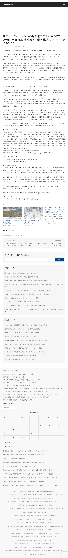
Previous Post (19, 243)
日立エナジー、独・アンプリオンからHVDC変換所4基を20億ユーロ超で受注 (33, 220)
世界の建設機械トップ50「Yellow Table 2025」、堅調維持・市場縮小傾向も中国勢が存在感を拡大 (32, 388)
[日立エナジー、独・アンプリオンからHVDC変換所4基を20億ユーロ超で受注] (33, 212)
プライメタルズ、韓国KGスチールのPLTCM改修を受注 (19, 466)
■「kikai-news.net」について (14, 494)
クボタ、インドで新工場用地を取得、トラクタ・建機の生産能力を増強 (25, 281)
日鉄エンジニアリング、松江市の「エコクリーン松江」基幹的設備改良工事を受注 (27, 470)
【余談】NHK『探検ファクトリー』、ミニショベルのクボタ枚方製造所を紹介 (34, 543)
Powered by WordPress (34, 491)
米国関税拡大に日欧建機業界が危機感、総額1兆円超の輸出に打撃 (34, 540)
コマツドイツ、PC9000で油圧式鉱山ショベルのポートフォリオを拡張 (34, 522)
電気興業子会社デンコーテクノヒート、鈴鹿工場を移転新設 (22, 329)
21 (13, 433)
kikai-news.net (8, 4)
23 (31, 433)
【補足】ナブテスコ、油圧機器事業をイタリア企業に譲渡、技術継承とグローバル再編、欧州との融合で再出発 (34, 508)
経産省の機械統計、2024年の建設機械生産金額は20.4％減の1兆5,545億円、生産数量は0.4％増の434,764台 (34, 550)
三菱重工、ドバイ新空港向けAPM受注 (14, 377)
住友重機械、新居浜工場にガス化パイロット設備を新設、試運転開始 (23, 455)
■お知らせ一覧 (28, 494)
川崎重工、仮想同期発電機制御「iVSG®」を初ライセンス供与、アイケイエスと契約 (28, 474)
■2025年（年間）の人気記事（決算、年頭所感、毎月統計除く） (39, 498)
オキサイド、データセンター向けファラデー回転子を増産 (21, 333)
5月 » (8, 442)
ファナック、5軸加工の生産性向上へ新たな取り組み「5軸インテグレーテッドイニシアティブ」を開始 (33, 285)
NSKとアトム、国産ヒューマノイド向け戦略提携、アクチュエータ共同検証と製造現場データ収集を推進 (33, 310)
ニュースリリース (9, 196)
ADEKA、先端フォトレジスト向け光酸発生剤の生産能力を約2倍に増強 (25, 340)
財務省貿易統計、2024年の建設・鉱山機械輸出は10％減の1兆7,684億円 (34, 547)
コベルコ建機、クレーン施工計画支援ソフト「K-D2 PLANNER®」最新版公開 (26, 397)
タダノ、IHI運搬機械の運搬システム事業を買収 (34, 512)
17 (40, 429)
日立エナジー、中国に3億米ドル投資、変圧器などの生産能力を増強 (24, 344)
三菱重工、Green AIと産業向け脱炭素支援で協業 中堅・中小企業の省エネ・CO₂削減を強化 (30, 477)
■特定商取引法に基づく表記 (54, 494)
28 (13, 437)
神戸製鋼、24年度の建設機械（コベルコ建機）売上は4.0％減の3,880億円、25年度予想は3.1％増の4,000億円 (34, 526)
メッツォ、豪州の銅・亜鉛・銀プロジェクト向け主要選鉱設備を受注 (25, 305)
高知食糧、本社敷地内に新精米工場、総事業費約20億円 (21, 355)
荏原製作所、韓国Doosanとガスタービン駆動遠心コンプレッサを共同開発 (26, 294)
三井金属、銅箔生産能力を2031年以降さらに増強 (19, 359)
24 (40, 433)
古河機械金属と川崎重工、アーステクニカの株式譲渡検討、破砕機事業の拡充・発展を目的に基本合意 (34, 533)
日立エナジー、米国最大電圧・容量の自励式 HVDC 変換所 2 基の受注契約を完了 (12, 220)
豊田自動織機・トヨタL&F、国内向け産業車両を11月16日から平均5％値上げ (27, 290)
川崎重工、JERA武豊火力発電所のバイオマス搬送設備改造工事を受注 (23, 481)
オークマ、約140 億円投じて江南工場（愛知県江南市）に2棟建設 (34, 529)
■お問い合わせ (16, 498)
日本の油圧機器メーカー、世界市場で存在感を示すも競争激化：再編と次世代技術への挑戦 (34, 515)
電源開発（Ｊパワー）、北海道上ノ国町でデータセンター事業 (23, 348)
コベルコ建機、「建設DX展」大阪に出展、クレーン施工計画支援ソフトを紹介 (26, 391)
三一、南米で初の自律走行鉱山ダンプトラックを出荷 (20, 273)
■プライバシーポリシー (39, 494)
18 (49, 429)
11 (49, 425)
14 (13, 429)
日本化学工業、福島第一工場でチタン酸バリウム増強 (20, 336)
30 (31, 437)
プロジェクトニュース (16, 235)
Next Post (48, 243)
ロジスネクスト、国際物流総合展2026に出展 (16, 385)
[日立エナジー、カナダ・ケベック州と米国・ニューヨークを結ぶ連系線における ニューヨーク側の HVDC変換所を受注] (55, 215)
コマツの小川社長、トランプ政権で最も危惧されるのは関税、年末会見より (34, 505)
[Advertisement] (34, 20)
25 (49, 433)
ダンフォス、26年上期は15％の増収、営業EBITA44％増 (21, 277)
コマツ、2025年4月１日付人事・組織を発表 (34, 554)
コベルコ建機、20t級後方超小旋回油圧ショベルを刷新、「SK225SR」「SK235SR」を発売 (30, 394)
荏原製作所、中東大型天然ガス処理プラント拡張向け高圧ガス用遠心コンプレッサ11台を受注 (31, 485)
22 (22, 433)
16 (31, 429)
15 (22, 429)
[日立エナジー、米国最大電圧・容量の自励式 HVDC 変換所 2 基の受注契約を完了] (12, 212)
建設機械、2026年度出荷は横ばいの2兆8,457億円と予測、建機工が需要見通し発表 (34, 536)
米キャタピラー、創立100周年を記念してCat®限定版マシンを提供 (34, 519)
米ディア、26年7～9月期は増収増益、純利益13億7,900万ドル (23, 302)
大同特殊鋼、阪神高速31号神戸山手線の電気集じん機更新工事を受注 (23, 462)
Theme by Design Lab (48, 491)
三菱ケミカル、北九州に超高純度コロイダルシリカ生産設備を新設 (24, 352)
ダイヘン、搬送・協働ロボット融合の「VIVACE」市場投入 (21, 298)
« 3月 (4, 442)
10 (40, 425)
